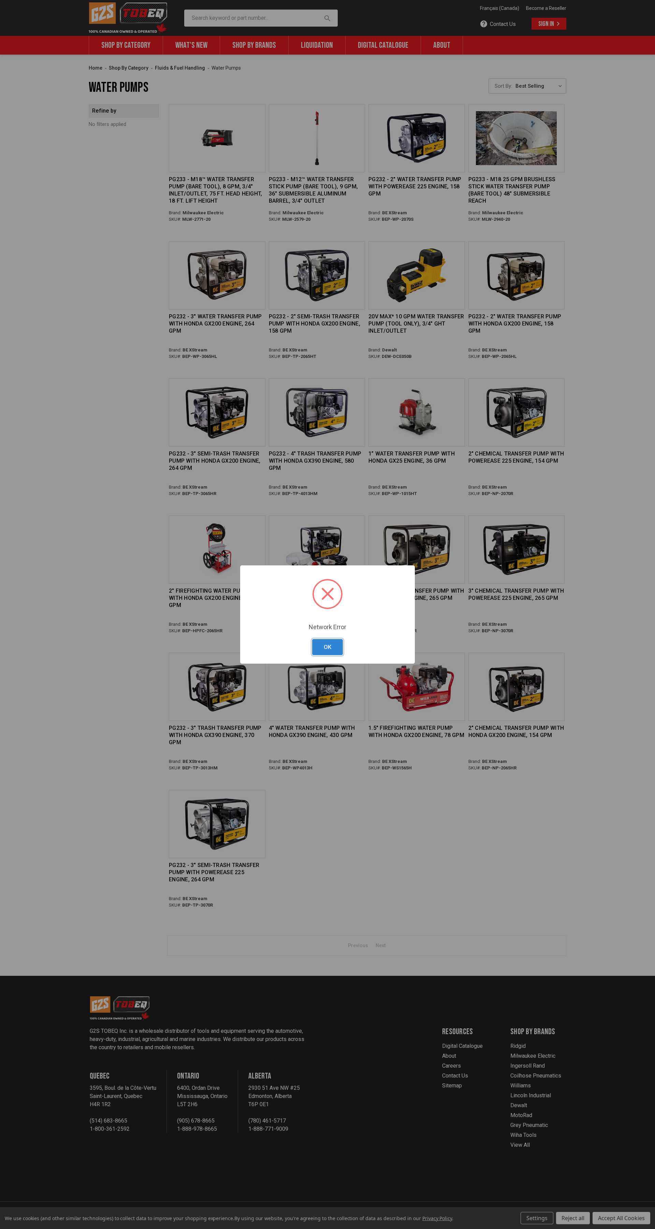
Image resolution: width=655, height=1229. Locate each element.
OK (327, 647)
